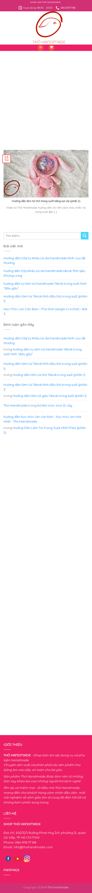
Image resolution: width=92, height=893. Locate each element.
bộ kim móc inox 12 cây (54, 405)
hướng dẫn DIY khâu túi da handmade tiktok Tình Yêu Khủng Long (44, 273)
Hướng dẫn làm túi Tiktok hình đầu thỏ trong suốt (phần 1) (45, 299)
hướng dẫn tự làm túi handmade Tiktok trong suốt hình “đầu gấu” (45, 286)
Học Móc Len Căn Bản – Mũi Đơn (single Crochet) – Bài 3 (45, 311)
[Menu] (41, 48)
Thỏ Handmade (15, 405)
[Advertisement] (46, 97)
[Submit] (84, 235)
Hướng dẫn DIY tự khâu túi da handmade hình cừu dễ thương (44, 260)
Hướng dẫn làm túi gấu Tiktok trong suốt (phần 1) (49, 396)
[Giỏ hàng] (51, 48)
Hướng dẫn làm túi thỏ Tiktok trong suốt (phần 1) (49, 375)
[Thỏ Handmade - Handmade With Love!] (46, 28)
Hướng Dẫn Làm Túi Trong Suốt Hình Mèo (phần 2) (45, 430)
